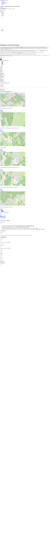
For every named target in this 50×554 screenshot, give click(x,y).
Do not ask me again (3, 236)
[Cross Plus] (2, 81)
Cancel (1, 230)
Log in (3, 3)
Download (4, 230)
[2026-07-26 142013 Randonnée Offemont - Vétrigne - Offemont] (12, 205)
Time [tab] (2, 30)
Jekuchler (3, 131)
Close (1, 253)
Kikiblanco (4, 211)
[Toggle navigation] (2, 0)
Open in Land (4, 237)
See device (1, 84)
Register (3, 4)
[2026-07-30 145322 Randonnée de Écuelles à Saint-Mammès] (12, 106)
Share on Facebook (3, 216)
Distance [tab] (3, 15)
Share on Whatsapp (3, 217)
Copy (9, 220)
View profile (7, 60)
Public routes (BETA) (4, 2)
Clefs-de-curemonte (4, 151)
